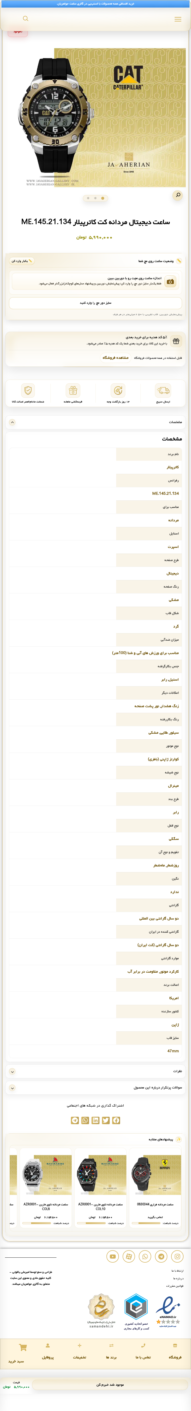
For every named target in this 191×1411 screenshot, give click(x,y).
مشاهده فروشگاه (116, 358)
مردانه (173, 520)
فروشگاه (175, 1357)
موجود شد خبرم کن (110, 1385)
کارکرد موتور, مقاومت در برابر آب (153, 972)
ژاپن (175, 1025)
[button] (177, 195)
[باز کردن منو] (178, 19)
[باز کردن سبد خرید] (23, 1347)
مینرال (173, 786)
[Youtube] (112, 1256)
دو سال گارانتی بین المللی (159, 918)
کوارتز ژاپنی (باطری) (163, 759)
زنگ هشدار (170, 706)
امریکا (174, 998)
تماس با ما (143, 1357)
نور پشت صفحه (147, 706)
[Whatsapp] (145, 1256)
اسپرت (173, 547)
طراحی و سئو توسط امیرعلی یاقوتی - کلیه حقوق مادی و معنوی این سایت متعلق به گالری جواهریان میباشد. (30, 1278)
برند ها (111, 1357)
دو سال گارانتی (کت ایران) (158, 945)
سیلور (174, 733)
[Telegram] (161, 1256)
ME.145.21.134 (165, 494)
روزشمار (172, 865)
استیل (174, 680)
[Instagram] (177, 1256)
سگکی (174, 839)
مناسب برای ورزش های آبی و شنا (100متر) (145, 653)
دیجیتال (173, 573)
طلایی (164, 733)
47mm (173, 1051)
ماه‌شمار (159, 865)
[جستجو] (25, 18)
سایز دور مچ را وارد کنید (95, 302)
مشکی (174, 600)
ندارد (174, 892)
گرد (176, 626)
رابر (164, 680)
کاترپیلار (173, 467)
